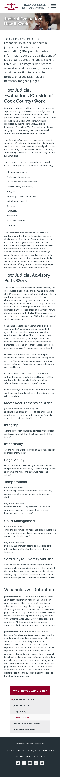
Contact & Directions (35, 756)
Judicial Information (24, 699)
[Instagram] (36, 763)
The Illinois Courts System (27, 723)
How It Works (22, 717)
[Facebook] (18, 763)
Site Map (19, 756)
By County (21, 711)
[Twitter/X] (42, 763)
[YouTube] (30, 763)
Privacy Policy (34, 750)
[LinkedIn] (24, 763)
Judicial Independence (25, 729)
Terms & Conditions (15, 750)
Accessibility (48, 750)
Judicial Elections (22, 705)
